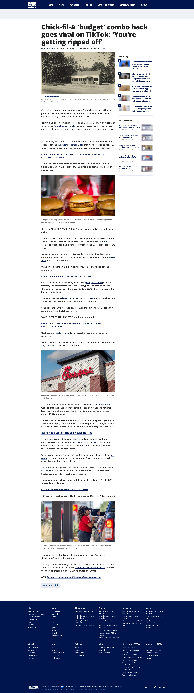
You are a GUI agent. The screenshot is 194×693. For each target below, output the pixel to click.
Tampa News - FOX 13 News (107, 622)
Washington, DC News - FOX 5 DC (84, 622)
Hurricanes (32, 653)
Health (54, 630)
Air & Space (79, 647)
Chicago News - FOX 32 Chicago (131, 612)
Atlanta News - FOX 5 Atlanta (106, 612)
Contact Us (150, 647)
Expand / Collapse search (164, 5)
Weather (32, 644)
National (55, 614)
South (102, 608)
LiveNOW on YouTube (36, 614)
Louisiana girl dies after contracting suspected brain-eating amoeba (142, 108)
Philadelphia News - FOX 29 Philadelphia (85, 617)
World (54, 617)
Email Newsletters (152, 655)
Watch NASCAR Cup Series (132, 657)
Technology (79, 653)
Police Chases (57, 625)
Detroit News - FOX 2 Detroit (130, 617)
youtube (146, 687)
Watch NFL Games (129, 647)
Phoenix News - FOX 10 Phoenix (154, 612)
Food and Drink (71, 48)
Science (79, 644)
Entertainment (57, 636)
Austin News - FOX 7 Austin (109, 638)
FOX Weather (32, 619)
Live (30, 608)
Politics (54, 619)
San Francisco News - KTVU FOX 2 (154, 622)
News (54, 608)
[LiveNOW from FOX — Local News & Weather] (35, 5)
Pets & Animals (104, 653)
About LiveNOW (154, 644)
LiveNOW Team (152, 653)
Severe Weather (33, 650)
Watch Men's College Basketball (130, 664)
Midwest (126, 608)
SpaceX (77, 650)
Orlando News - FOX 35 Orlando (107, 617)
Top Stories (56, 611)
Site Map (149, 658)
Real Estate (56, 658)
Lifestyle (55, 633)
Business (55, 650)
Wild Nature (79, 655)
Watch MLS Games (129, 675)
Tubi (29, 622)
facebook (151, 687)
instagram (155, 687)
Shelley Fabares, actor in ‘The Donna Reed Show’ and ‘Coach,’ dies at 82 (142, 98)
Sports (54, 627)
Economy (55, 647)
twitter (160, 687)
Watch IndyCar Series (130, 660)
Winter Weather (33, 647)
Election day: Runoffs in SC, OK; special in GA (128, 167)
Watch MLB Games (129, 655)
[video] (147, 127)
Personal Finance (58, 653)
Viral (101, 644)
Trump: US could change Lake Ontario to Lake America (129, 126)
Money (55, 644)
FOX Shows (32, 627)
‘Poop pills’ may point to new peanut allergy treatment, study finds (142, 88)
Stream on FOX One (132, 644)
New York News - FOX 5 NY (84, 612)
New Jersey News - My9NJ (84, 625)
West (148, 608)
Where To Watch (34, 611)
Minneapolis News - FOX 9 (132, 621)
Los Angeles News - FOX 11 (155, 617)
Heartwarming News (106, 647)
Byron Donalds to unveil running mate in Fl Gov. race (129, 146)
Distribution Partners (153, 650)
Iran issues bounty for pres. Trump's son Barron (128, 136)
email (164, 687)
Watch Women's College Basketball (131, 668)
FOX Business (59, 48)
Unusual (102, 650)
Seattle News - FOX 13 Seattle (154, 626)
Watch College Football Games (130, 651)
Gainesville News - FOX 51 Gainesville (108, 626)
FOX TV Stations (34, 617)
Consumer (55, 655)
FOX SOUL (31, 625)
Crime (54, 622)
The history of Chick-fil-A (51, 97)
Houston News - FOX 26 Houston (107, 634)
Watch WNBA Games (130, 672)
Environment (32, 655)
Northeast (80, 608)
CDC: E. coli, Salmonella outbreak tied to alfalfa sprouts (127, 157)
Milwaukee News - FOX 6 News (131, 624)
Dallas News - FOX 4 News (108, 630)
